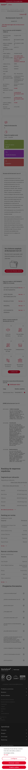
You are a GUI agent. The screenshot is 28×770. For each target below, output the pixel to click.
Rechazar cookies (14, 763)
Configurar (14, 758)
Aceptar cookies (14, 767)
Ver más (6, 755)
